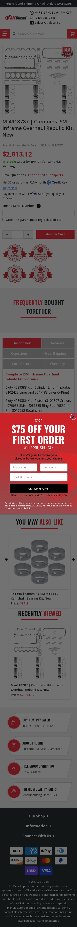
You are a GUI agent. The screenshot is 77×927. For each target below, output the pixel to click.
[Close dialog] (73, 416)
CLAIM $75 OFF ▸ (38, 488)
